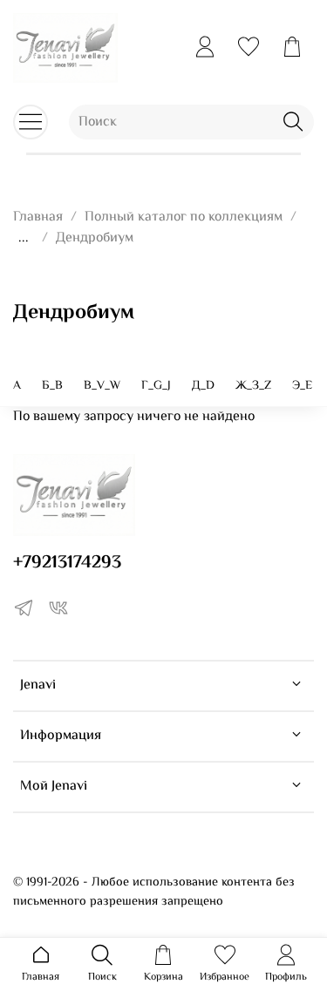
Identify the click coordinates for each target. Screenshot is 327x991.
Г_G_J (156, 386)
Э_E (302, 386)
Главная (38, 217)
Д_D (203, 386)
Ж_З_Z (253, 386)
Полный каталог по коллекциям (184, 217)
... (23, 239)
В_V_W (102, 386)
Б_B (52, 386)
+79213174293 (67, 563)
